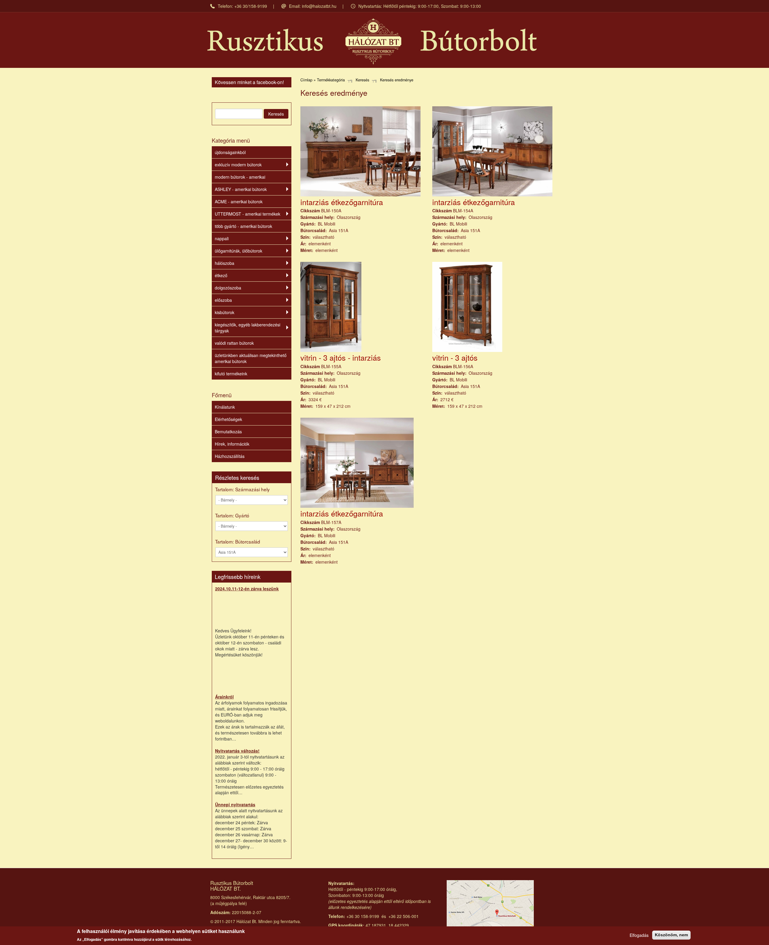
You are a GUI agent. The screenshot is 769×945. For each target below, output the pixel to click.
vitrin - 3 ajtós (455, 357)
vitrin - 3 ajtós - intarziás (340, 357)
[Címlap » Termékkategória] (372, 41)
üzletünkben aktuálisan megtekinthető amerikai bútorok (251, 358)
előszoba (223, 300)
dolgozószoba (228, 288)
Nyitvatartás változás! (237, 751)
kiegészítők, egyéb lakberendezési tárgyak (247, 328)
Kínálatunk (225, 407)
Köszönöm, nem (671, 934)
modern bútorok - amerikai (240, 177)
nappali (222, 238)
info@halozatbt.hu (319, 6)
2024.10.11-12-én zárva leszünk (247, 589)
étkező (221, 275)
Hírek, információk (232, 444)
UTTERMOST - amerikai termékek (247, 214)
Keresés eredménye (396, 80)
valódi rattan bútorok (234, 343)
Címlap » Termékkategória (322, 80)
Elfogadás (639, 935)
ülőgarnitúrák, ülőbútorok (238, 251)
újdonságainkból (230, 152)
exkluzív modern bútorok (238, 165)
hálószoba (224, 263)
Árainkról (224, 697)
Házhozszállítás (230, 456)
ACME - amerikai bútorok (239, 201)
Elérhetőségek (228, 419)
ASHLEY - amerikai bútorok (241, 189)
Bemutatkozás (228, 432)
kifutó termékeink (231, 374)
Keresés (276, 114)
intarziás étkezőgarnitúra (341, 201)
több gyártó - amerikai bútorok (243, 226)
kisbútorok (224, 312)
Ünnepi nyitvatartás (235, 804)
